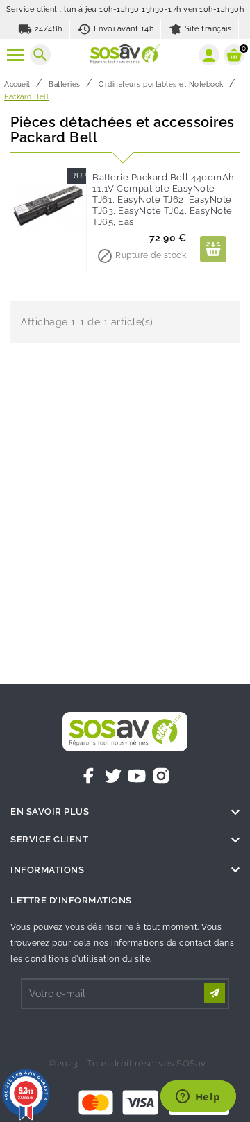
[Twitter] (113, 775)
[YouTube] (136, 775)
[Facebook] (88, 775)
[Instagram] (161, 775)
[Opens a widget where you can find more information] (198, 1097)
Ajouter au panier (213, 249)
